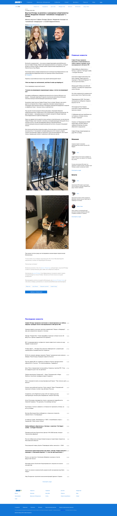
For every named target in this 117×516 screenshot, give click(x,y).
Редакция (25, 507)
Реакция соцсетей (44, 286)
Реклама (40, 507)
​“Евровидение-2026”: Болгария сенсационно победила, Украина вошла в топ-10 (81, 101)
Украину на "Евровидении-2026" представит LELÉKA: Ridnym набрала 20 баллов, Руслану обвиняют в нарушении (81, 124)
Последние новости (34, 319)
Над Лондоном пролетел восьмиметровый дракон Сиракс (43, 476)
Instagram (29, 75)
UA (16, 6)
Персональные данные (50, 507)
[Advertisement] (47, 304)
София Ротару (54, 286)
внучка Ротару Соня (58, 280)
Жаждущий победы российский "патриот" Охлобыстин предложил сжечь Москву (81, 87)
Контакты (33, 507)
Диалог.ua (63, 510)
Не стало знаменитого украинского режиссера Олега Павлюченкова (82, 94)
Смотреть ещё (47, 481)
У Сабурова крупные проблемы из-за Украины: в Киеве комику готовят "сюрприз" (82, 116)
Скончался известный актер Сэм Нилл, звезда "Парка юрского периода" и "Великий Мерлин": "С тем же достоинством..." (81, 79)
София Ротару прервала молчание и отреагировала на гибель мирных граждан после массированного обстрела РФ (81, 62)
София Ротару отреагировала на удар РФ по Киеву (81, 131)
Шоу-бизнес (35, 286)
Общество (28, 286)
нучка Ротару (36, 273)
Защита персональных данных (66, 507)
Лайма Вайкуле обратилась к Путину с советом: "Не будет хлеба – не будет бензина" (81, 71)
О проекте (17, 507)
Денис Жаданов (45, 268)
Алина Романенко (34, 25)
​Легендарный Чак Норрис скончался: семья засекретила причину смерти (80, 108)
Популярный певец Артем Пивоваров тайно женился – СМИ (44, 445)
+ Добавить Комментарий (36, 292)
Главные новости (79, 55)
